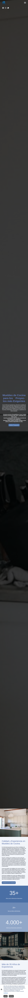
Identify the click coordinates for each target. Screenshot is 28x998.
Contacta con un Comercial (8, 882)
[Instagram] (3, 8)
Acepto (5, 996)
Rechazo (11, 996)
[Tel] (8, 8)
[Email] (5, 8)
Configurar (6, 992)
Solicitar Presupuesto (14, 425)
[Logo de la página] (4, 2)
